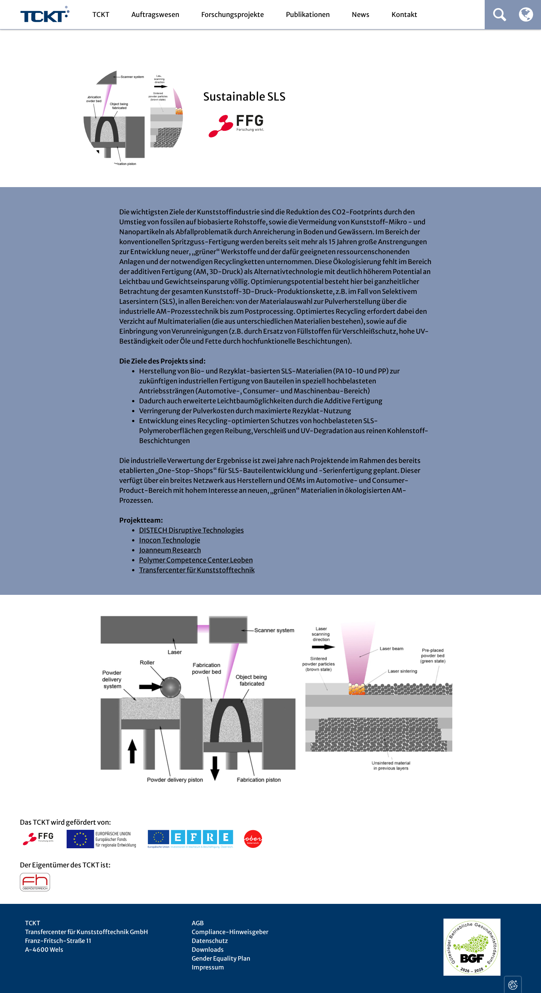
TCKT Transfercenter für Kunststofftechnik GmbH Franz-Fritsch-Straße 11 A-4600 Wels (86, 936)
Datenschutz (210, 940)
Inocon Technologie (169, 540)
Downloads (208, 949)
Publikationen (308, 14)
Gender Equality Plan (221, 958)
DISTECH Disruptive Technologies (191, 530)
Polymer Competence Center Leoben (196, 560)
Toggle (513, 984)
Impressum (208, 967)
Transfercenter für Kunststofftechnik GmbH (45, 15)
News (360, 14)
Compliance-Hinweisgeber (230, 932)
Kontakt (404, 14)
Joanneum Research (170, 550)
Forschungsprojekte (232, 14)
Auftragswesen (155, 14)
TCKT (100, 14)
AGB (198, 923)
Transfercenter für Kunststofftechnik (197, 570)
